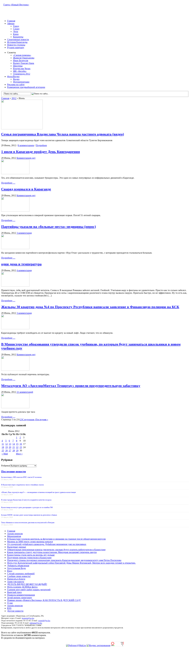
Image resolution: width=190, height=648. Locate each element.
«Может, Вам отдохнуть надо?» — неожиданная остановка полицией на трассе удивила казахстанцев (38, 492)
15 (17, 444)
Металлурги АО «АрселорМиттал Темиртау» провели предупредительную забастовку (70, 386)
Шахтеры (18, 66)
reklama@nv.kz (36, 623)
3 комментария (24, 233)
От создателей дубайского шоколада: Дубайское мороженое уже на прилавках (46, 544)
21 (13, 447)
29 (17, 450)
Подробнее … (8, 183)
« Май (5, 453)
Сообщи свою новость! (19, 576)
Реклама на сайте (15, 84)
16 (21, 444)
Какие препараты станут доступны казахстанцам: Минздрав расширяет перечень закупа (52, 552)
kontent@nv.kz (28, 618)
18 (3, 447)
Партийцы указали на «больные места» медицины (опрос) (48, 227)
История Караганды (17, 42)
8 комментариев (26, 145)
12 (6, 444)
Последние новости (13, 471)
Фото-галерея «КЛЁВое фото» (22, 587)
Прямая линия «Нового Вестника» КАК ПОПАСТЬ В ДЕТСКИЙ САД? (44, 600)
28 (13, 450)
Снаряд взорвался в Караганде (26, 189)
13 (10, 444)
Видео (16, 79)
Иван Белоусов (20, 60)
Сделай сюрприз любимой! (21, 573)
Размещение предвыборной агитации (26, 87)
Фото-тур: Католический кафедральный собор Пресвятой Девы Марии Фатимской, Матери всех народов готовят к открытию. (71, 563)
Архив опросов (15, 533)
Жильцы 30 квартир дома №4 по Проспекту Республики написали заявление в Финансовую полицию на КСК (90, 307)
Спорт (16, 29)
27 (10, 450)
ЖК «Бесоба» (20, 71)
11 (3, 444)
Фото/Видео (13, 76)
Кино (16, 34)
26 (6, 450)
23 (21, 447)
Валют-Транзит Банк (23, 63)
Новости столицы (16, 45)
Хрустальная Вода (16, 568)
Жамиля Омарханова (23, 58)
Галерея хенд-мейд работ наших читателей (28, 589)
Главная (11, 21)
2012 (14, 98)
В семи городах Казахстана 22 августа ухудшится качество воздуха (26, 500)
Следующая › (28, 419)
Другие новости (15, 611)
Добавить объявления (18, 565)
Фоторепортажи (21, 82)
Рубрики (5, 465)
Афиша (10, 23)
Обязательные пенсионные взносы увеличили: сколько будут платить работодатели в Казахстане (56, 549)
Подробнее (41, 145)
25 (3, 450)
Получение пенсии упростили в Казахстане (29, 557)
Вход (9, 571)
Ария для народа (15, 581)
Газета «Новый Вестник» (16, 4)
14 (13, 444)
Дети (15, 31)
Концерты (18, 37)
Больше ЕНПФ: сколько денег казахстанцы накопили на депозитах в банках (29, 515)
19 (6, 447)
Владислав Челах (21, 68)
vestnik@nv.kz (44, 620)
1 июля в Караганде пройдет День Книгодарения (40, 152)
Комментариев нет (26, 158)
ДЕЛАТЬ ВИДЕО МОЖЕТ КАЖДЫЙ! (27, 584)
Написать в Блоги (16, 579)
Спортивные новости (18, 39)
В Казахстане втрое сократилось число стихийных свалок (22, 485)
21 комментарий (25, 392)
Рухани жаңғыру (15, 47)
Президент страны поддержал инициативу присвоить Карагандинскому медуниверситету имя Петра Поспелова (64, 560)
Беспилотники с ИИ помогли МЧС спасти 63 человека (21, 477)
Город (16, 26)
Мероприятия (14, 536)
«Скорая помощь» (22, 55)
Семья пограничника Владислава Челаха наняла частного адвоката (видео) (62, 134)
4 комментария (24, 270)
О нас (10, 603)
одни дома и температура (21, 264)
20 (10, 447)
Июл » (19, 453)
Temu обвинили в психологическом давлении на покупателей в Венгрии (27, 523)
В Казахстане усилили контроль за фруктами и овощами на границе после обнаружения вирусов (56, 539)
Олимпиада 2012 (21, 74)
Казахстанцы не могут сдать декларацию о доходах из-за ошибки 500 (27, 507)
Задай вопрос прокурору (19, 597)
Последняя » (41, 419)
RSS (9, 608)
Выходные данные (16, 547)
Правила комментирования (21, 595)
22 (17, 447)
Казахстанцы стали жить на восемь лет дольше (31, 555)
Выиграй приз (14, 592)
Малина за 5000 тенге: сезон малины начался (30, 541)
